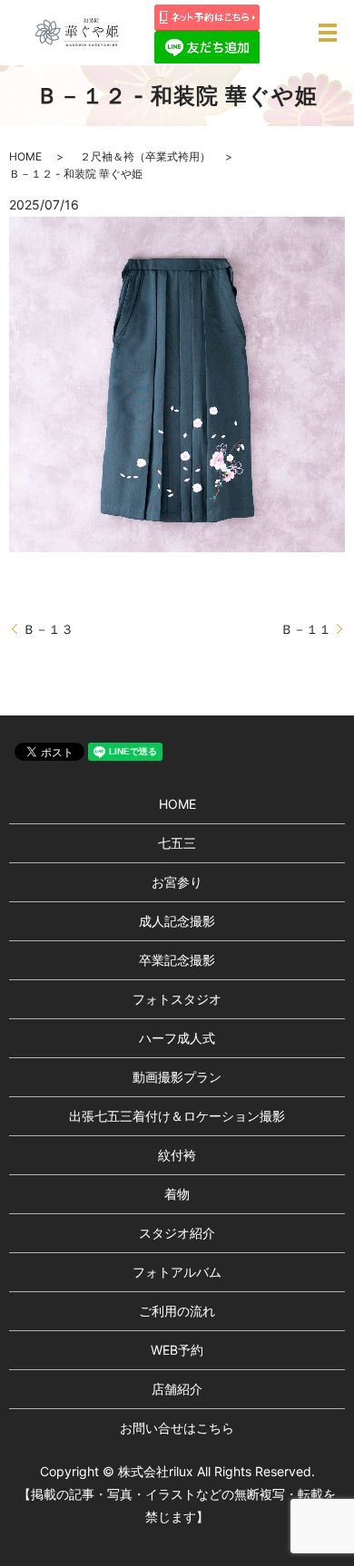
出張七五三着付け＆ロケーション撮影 (177, 1115)
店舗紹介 (177, 1388)
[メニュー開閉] (328, 33)
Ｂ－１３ (48, 629)
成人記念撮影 (177, 921)
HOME (25, 156)
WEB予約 (177, 1349)
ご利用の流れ (177, 1310)
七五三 (177, 843)
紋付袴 (177, 1154)
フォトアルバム (177, 1271)
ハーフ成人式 (177, 1038)
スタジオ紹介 (177, 1232)
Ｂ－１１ (305, 629)
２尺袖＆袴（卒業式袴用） (145, 156)
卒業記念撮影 (177, 960)
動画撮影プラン (177, 1077)
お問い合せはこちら (177, 1427)
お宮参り (177, 882)
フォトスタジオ (177, 999)
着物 (177, 1193)
